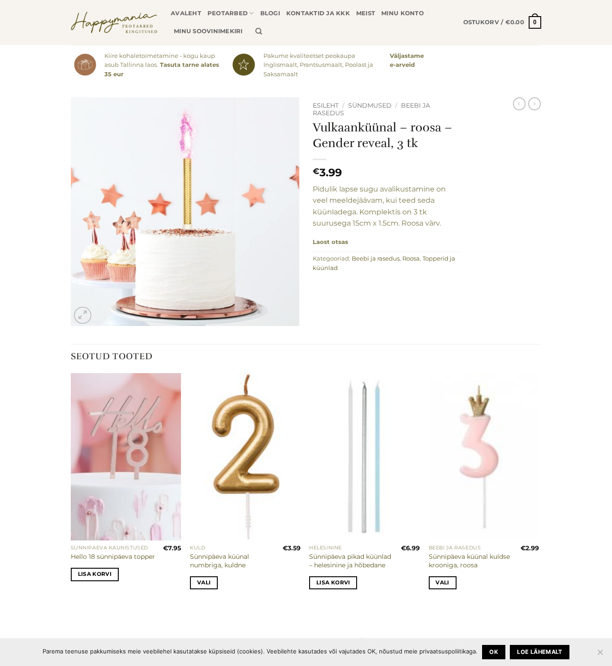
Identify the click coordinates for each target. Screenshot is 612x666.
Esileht (326, 105)
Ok (493, 652)
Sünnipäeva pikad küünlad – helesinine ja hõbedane (350, 561)
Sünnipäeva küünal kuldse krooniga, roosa (469, 561)
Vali (204, 582)
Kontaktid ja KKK (318, 13)
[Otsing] (258, 31)
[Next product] (519, 103)
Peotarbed (227, 13)
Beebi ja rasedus (376, 258)
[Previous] (71, 493)
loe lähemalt (539, 652)
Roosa (411, 258)
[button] (502, 22)
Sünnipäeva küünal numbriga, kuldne (219, 561)
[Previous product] (534, 103)
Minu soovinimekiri (208, 31)
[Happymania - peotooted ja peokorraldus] (114, 22)
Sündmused (370, 105)
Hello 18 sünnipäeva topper (113, 557)
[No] (600, 655)
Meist (365, 13)
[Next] (538, 493)
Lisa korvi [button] (95, 574)
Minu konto (402, 13)
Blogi (270, 13)
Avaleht (186, 13)
